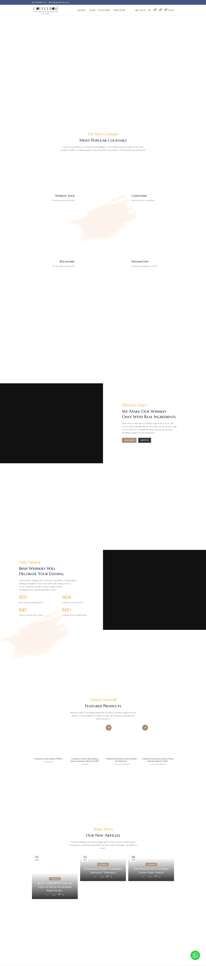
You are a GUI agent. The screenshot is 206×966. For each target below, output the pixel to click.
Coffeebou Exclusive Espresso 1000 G (48, 759)
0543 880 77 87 (40, 2)
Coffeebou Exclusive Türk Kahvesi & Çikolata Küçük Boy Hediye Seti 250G (84, 760)
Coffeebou (54, 879)
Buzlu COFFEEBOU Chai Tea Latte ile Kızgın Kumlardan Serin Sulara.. (55, 887)
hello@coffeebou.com (60, 2)
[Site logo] (50, 10)
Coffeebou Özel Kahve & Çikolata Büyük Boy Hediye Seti (121, 760)
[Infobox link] (54, 198)
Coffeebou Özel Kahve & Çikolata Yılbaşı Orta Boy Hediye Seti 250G (157, 760)
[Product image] (48, 740)
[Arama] (149, 10)
